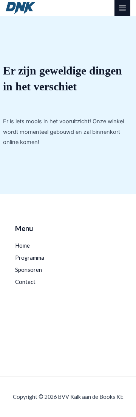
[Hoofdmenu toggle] (122, 8)
